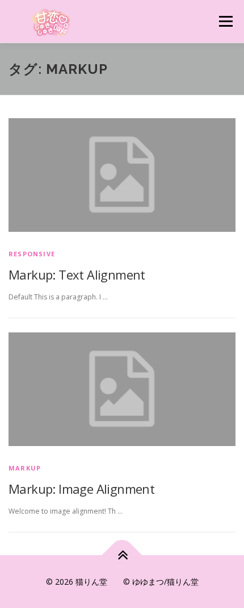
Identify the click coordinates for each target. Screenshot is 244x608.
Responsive (32, 253)
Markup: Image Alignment (81, 488)
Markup (25, 468)
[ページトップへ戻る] (122, 555)
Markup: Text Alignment (77, 274)
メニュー (225, 21)
